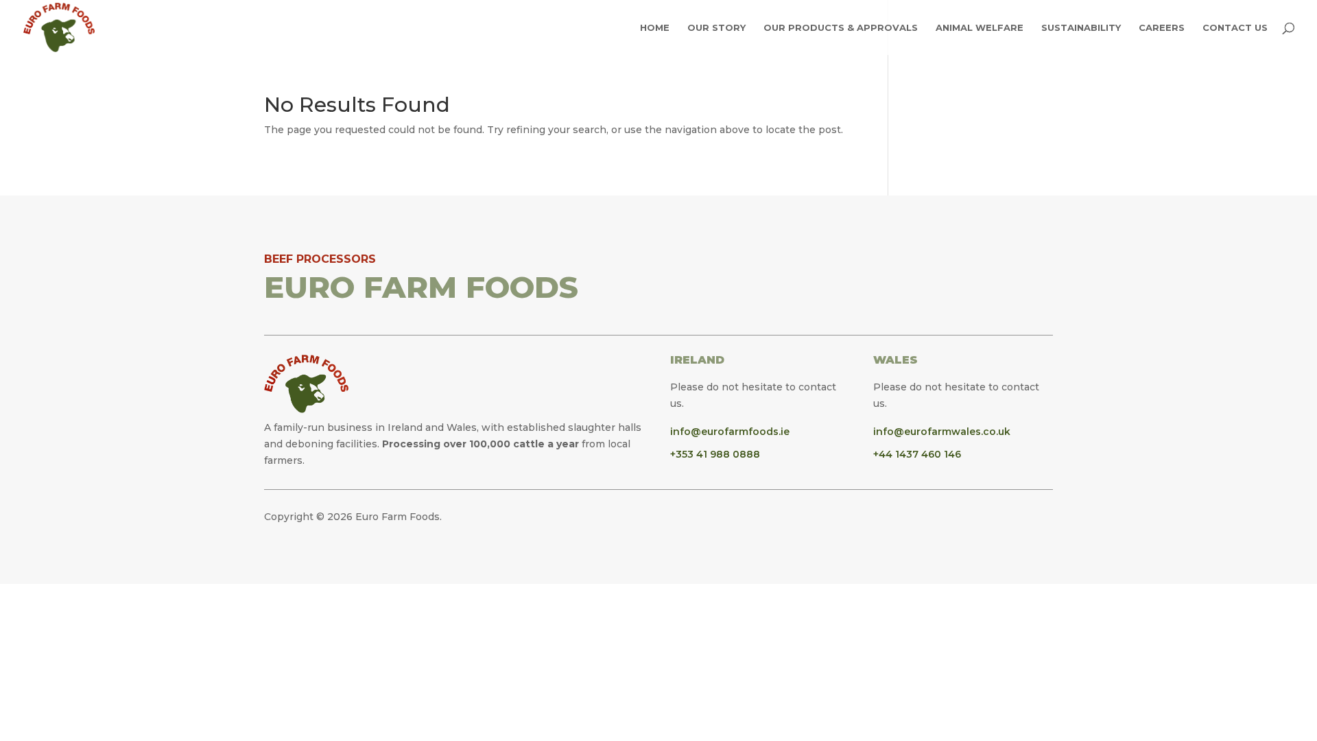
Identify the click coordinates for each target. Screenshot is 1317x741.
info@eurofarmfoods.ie (730, 431)
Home (654, 28)
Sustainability (1081, 28)
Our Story (716, 28)
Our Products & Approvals (840, 28)
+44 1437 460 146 (917, 454)
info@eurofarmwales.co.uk (941, 431)
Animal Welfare (979, 28)
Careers (1162, 28)
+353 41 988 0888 (715, 454)
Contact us (1235, 28)
